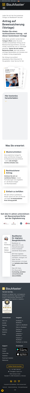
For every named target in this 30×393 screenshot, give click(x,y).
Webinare (4, 329)
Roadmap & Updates (7, 358)
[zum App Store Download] (22, 354)
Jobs (3, 327)
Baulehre (4, 332)
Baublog (4, 325)
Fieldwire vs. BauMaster (19, 338)
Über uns (4, 320)
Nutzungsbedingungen (22, 387)
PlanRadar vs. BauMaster (19, 321)
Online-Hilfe (5, 353)
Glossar (4, 351)
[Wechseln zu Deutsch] (18, 1)
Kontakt (4, 323)
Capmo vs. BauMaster (21, 324)
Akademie (4, 355)
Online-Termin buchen (15, 366)
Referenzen (5, 360)
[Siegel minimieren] (11, 302)
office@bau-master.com (16, 371)
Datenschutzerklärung (12, 387)
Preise (4, 334)
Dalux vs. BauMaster (21, 327)
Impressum (5, 387)
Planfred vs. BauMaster (19, 330)
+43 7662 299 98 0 (16, 369)
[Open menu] (4, 8)
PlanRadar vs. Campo (21, 342)
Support (4, 348)
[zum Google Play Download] (22, 349)
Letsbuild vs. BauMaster (19, 334)
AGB (15, 389)
